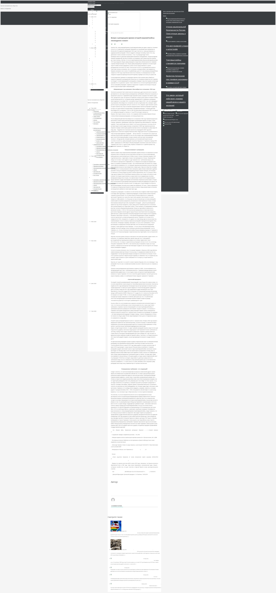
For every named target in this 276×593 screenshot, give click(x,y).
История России (130, 549)
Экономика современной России (174, 22)
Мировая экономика (115, 585)
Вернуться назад (112, 11)
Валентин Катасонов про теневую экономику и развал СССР (177, 79)
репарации (142, 33)
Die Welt (147, 471)
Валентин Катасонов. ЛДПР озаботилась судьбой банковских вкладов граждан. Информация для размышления (97, 262)
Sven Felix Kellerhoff (119, 471)
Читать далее (132, 536)
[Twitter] (124, 44)
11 (111, 474)
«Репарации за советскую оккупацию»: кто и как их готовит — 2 (138, 560)
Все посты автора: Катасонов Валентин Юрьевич (124, 486)
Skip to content (91, 105)
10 (111, 471)
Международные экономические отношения (122, 34)
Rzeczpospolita (136, 449)
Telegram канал (91, 1)
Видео (164, 16)
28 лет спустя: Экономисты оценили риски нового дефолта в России (98, 97)
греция (137, 33)
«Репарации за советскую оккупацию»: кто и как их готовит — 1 (138, 576)
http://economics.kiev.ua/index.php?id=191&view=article (125, 432)
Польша (143, 449)
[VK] (112, 44)
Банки (97, 240)
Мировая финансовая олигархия (154, 583)
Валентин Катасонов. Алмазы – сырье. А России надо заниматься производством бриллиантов (98, 207)
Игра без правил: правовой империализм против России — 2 (134, 585)
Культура (98, 221)
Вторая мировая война (129, 33)
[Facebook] (117, 44)
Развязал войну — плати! (154, 567)
